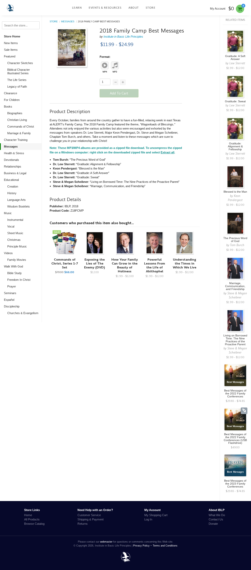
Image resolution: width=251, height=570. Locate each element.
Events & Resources (105, 8)
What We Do (217, 515)
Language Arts (16, 199)
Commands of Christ (20, 126)
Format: (105, 56)
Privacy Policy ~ (143, 545)
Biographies (14, 113)
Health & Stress (14, 153)
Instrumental (15, 219)
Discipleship (11, 306)
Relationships (12, 166)
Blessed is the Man (235, 191)
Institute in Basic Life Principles (123, 36)
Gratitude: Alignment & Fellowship (235, 146)
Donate (213, 523)
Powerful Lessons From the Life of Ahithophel (154, 265)
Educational (11, 179)
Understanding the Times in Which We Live (184, 263)
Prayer (11, 286)
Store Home (12, 36)
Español (9, 299)
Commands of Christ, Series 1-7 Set (64, 263)
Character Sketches (20, 63)
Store (151, 8)
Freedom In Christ (18, 279)
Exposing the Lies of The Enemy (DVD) (94, 263)
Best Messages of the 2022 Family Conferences (235, 393)
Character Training (15, 139)
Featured (9, 56)
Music (8, 213)
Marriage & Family (19, 133)
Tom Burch (237, 245)
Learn (77, 8)
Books (8, 106)
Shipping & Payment (90, 519)
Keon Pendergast (235, 198)
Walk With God (13, 266)
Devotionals (11, 159)
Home (28, 515)
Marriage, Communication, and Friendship (235, 286)
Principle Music (17, 246)
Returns (82, 523)
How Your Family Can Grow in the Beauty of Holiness (124, 265)
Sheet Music (15, 233)
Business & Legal (15, 173)
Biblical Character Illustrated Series (18, 71)
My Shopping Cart (155, 515)
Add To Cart (119, 93)
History (11, 193)
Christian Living (17, 119)
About (133, 8)
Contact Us (216, 519)
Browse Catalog (34, 523)
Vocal (10, 226)
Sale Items (11, 49)
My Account (217, 8)
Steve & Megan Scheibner (237, 295)
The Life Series (16, 80)
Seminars (10, 293)
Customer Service (89, 515)
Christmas (14, 239)
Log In (148, 519)
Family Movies (16, 259)
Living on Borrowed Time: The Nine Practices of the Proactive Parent (235, 340)
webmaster (106, 541)
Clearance (10, 93)
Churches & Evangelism (22, 313)
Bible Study (14, 273)
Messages (11, 146)
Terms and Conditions (165, 545)
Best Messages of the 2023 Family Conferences (235, 483)
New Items (11, 43)
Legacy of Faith (17, 86)
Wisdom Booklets (18, 206)
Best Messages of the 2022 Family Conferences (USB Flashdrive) (235, 439)
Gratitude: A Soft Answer (235, 58)
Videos (8, 253)
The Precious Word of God (235, 240)
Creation (12, 186)
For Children (12, 99)
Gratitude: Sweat (235, 101)
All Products (32, 519)
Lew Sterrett (237, 63)
